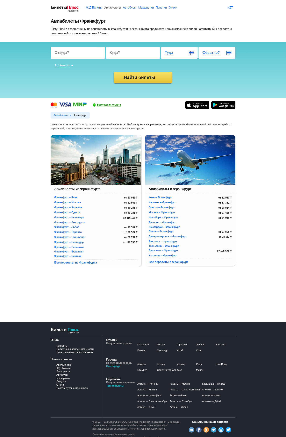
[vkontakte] (191, 430)
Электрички (63, 371)
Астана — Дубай (179, 407)
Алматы (141, 364)
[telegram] (213, 430)
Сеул (199, 364)
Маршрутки (63, 378)
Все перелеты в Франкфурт (168, 262)
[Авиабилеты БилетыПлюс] (65, 332)
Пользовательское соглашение (74, 352)
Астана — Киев (178, 395)
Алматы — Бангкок (212, 389)
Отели (60, 384)
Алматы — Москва (180, 383)
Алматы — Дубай (211, 401)
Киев (179, 370)
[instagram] (221, 430)
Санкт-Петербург (166, 370)
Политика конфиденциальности (75, 349)
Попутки (61, 381)
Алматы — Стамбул (181, 401)
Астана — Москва (147, 389)
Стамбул (142, 370)
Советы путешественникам (72, 388)
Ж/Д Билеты (63, 368)
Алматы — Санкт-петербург (185, 389)
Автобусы (62, 374)
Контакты (61, 345)
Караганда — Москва (213, 383)
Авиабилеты (63, 364)
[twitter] (228, 430)
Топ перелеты (115, 385)
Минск (199, 370)
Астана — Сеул (145, 407)
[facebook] (199, 430)
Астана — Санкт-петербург (152, 401)
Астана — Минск (211, 395)
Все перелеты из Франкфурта (75, 262)
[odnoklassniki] (206, 430)
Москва (181, 364)
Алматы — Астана (147, 383)
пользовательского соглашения (109, 428)
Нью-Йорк (221, 364)
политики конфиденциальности (147, 428)
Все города (113, 366)
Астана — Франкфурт (149, 395)
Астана (161, 364)
